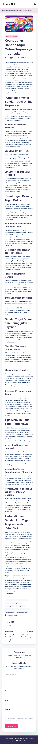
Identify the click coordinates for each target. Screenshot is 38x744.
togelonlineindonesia (24, 609)
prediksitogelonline (10, 606)
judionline (8, 603)
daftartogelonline (23, 599)
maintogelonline (16, 603)
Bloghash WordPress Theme (19, 741)
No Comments (26, 57)
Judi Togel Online (11, 36)
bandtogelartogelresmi (11, 599)
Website (7, 709)
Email (7, 700)
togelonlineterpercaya (22, 612)
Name (7, 691)
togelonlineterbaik (10, 612)
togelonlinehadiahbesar (11, 609)
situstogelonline (20, 606)
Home (3, 10)
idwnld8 (10, 622)
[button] (11, 625)
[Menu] (35, 4)
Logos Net (9, 4)
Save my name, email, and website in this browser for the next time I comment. (19, 720)
